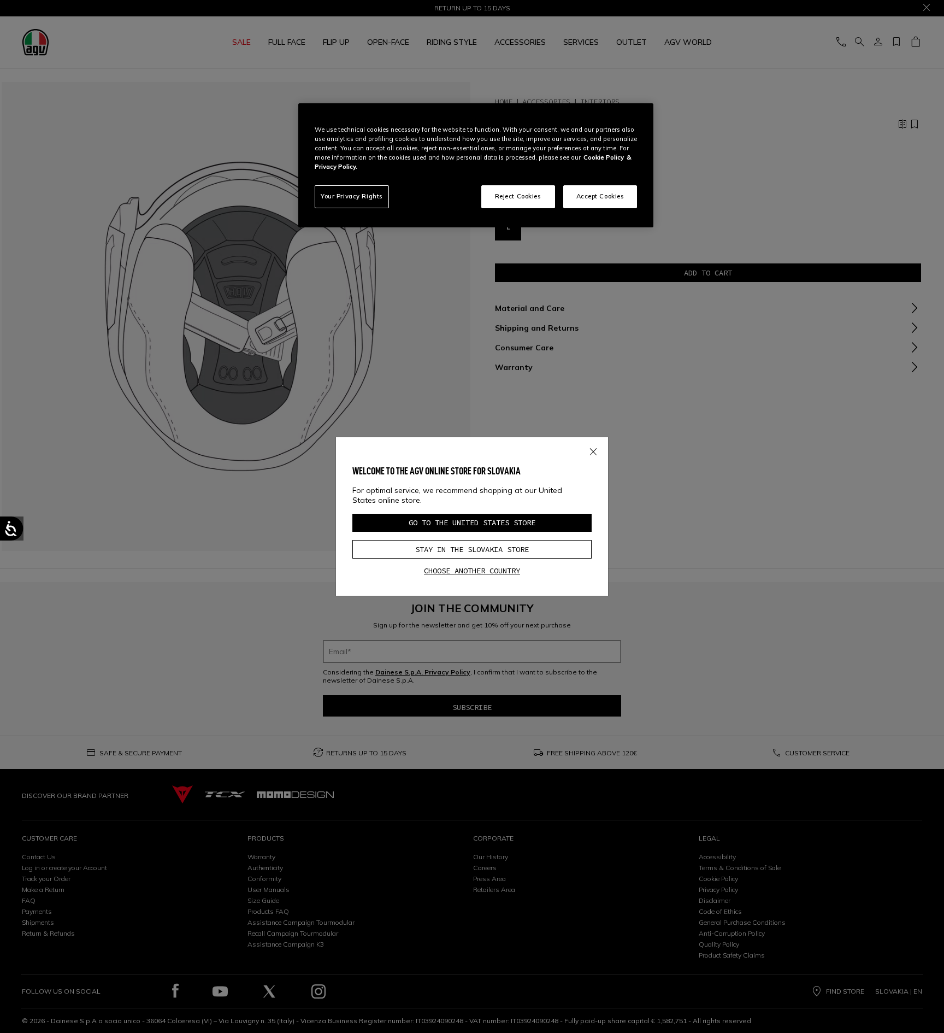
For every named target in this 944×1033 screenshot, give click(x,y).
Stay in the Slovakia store (472, 549)
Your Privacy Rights (352, 196)
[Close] (593, 449)
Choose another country (472, 571)
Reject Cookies (518, 196)
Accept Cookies (600, 196)
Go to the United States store (472, 522)
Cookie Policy (603, 157)
